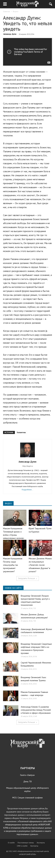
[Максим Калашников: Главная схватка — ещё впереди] (10, 696)
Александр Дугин (9, 34)
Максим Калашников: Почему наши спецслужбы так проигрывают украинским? (12, 565)
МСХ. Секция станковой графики (27, 797)
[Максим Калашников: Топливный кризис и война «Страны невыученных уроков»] (14, 518)
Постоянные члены (26, 842)
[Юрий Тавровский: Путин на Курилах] (40, 518)
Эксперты (41, 842)
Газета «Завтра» (27, 775)
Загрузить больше (26, 578)
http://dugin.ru (27, 466)
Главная (6, 11)
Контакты (34, 846)
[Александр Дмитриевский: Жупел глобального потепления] (10, 633)
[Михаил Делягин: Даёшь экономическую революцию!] (10, 618)
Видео (15, 11)
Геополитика (21, 432)
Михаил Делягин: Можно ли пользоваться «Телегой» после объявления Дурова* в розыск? (40, 565)
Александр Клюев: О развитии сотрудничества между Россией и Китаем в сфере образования (36, 709)
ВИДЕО (8, 503)
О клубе (11, 842)
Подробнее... (27, 489)
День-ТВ (27, 781)
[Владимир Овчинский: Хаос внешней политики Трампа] (10, 681)
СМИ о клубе (22, 846)
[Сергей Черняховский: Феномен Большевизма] (10, 666)
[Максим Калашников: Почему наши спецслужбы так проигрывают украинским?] (14, 548)
